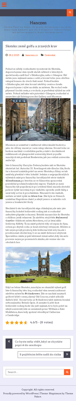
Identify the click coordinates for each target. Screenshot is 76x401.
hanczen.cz (31, 55)
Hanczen (38, 22)
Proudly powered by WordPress (20, 393)
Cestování (50, 55)
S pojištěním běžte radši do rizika (40, 354)
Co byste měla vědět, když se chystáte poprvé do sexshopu (38, 343)
